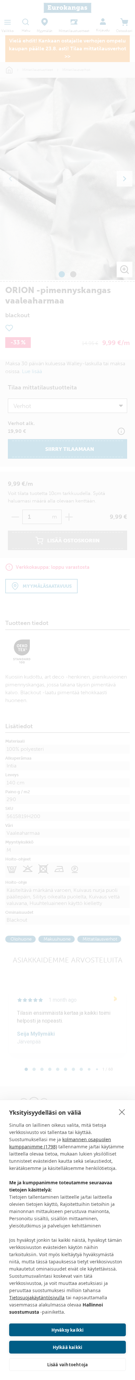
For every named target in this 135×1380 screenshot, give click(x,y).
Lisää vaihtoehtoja (67, 1365)
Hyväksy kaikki (67, 1330)
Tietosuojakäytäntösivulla (37, 1297)
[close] (122, 1112)
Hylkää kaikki (68, 1347)
